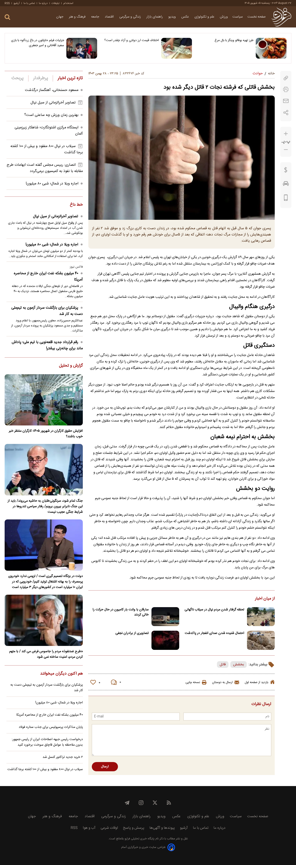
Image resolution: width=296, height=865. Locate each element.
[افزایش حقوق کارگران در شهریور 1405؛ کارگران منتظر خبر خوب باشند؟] (44, 399)
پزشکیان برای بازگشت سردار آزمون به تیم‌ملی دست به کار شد (47, 311)
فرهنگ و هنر (77, 17)
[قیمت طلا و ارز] (286, 171)
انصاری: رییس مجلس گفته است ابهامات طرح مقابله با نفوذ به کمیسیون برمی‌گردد (45, 168)
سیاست (237, 17)
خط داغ (76, 205)
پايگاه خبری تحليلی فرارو (139, 838)
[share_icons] (286, 112)
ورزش (224, 17)
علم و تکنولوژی (204, 17)
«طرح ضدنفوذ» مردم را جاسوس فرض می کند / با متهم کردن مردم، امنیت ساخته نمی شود (46, 654)
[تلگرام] (127, 802)
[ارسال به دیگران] (286, 101)
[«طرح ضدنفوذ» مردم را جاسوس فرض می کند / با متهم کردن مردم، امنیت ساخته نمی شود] (44, 620)
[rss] (169, 802)
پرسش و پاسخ (133, 828)
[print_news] (286, 89)
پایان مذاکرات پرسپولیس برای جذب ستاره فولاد (51, 727)
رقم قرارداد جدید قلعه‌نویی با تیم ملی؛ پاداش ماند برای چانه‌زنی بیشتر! (47, 345)
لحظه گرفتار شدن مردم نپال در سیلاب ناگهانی (214, 609)
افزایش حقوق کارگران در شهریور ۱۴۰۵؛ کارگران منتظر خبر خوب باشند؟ (46, 433)
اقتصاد (110, 17)
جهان (60, 17)
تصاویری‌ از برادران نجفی (132, 633)
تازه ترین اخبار (70, 78)
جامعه (95, 17)
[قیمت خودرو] (286, 185)
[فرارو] (281, 17)
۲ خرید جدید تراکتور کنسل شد (63, 757)
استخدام (68, 3)
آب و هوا (89, 828)
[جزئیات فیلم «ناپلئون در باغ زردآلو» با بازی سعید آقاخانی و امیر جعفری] (81, 48)
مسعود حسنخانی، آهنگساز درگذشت (51, 90)
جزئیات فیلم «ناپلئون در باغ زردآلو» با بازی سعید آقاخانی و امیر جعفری (37, 43)
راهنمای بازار (155, 17)
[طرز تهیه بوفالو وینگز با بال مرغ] (271, 48)
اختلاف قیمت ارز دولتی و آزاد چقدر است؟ (131, 40)
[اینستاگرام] (141, 802)
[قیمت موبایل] (286, 198)
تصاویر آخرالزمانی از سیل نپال (53, 102)
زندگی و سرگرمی (130, 17)
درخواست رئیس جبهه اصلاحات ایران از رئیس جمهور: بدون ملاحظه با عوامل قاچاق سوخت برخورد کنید (47, 742)
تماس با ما (29, 3)
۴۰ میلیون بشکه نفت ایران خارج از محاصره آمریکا (48, 276)
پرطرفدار (40, 78)
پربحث (18, 78)
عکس (185, 17)
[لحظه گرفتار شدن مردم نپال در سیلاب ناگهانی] (261, 616)
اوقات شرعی (109, 828)
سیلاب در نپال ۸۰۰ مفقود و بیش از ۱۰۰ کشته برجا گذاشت (45, 769)
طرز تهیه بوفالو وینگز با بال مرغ (234, 40)
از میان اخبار (265, 599)
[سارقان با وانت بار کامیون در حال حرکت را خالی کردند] (165, 616)
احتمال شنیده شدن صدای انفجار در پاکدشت (214, 633)
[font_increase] (286, 133)
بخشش (238, 664)
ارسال (105, 766)
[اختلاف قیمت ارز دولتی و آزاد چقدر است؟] (176, 48)
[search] (7, 17)
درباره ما (43, 3)
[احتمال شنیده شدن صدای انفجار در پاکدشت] (261, 640)
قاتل (223, 664)
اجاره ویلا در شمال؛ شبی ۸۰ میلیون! (52, 184)
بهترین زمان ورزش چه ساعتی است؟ (51, 115)
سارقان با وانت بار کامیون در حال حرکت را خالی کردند (120, 612)
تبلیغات (55, 3)
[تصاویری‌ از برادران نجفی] (165, 640)
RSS (7, 3)
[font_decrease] (286, 149)
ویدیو (172, 17)
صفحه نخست (256, 17)
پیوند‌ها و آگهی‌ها (162, 828)
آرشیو (17, 3)
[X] (155, 802)
